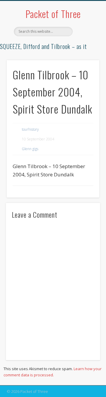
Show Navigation (85, 53)
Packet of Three (53, 14)
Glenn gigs (30, 148)
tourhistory (30, 129)
